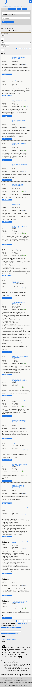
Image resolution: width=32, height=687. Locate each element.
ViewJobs (3, 44)
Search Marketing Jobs (8, 21)
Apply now (6, 74)
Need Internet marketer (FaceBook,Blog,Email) (17, 185)
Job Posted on (4, 47)
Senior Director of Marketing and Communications (19, 227)
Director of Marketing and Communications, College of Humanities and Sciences (18, 486)
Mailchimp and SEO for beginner (19, 400)
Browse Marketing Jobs (14, 6)
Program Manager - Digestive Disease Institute (19, 121)
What (3, 11)
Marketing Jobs (4, 6)
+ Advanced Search (5, 23)
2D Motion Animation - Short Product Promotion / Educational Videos (19, 380)
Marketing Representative (18, 249)
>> (30, 48)
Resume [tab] (24, 8)
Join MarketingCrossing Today (11, 627)
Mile (2, 40)
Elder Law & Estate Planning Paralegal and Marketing (18, 79)
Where (4, 16)
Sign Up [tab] (19, 8)
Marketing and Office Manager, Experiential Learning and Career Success (19, 421)
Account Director (16, 204)
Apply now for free (7, 95)
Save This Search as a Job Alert (9, 633)
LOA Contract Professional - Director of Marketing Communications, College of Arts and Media (20, 601)
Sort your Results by (5, 33)
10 (28, 48)
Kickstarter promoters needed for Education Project (20, 465)
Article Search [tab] (12, 8)
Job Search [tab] (4, 8)
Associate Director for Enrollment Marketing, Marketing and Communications (20, 281)
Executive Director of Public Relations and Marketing (18, 58)
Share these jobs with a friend (9, 639)
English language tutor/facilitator (19, 100)
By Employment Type (5, 36)
